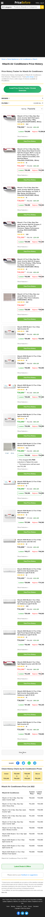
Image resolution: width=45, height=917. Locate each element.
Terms (25, 906)
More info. (4, 892)
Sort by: (24, 109)
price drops (30, 77)
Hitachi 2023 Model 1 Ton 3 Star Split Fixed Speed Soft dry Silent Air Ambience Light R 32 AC (28, 601)
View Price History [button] (30, 141)
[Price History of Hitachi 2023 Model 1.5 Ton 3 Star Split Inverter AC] (9, 725)
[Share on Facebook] (17, 764)
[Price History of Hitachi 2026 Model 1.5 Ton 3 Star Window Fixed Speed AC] (9, 453)
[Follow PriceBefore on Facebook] (18, 914)
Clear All (37, 103)
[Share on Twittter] (23, 764)
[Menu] (2, 3)
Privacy (30, 906)
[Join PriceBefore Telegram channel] (22, 914)
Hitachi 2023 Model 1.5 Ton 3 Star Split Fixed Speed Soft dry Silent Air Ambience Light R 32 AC (29, 633)
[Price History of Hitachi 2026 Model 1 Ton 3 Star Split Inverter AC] (9, 338)
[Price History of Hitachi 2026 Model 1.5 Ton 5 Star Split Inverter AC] (9, 521)
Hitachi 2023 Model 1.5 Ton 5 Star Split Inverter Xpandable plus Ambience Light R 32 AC (29, 571)
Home (8, 906)
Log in (42, 3)
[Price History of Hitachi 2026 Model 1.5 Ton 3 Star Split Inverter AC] (9, 367)
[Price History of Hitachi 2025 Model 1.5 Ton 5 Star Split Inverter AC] (9, 484)
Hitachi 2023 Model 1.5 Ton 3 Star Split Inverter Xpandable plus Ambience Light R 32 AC (29, 693)
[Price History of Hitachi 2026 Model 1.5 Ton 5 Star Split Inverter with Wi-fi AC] (9, 542)
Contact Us (19, 906)
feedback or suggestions (29, 875)
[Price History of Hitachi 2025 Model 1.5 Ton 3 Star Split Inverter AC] (9, 388)
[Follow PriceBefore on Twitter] (26, 914)
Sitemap (13, 906)
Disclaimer (36, 906)
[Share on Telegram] (34, 764)
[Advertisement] (22, 33)
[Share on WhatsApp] (29, 764)
